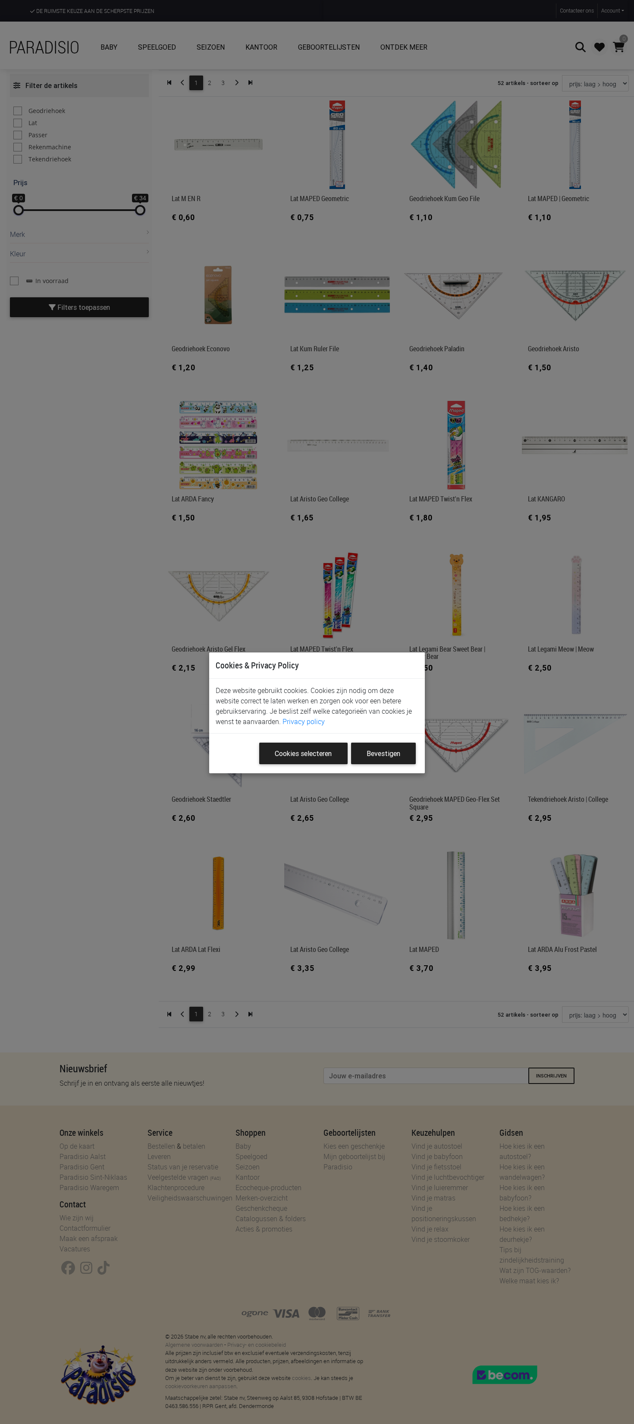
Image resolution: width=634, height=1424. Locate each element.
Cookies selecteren (303, 753)
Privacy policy (303, 721)
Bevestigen (383, 753)
